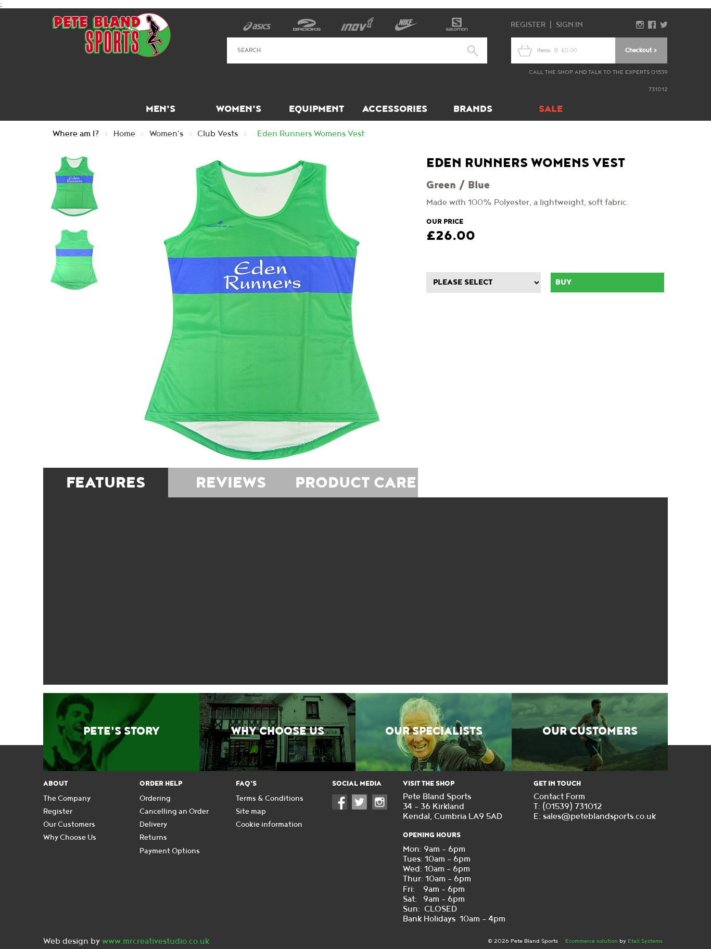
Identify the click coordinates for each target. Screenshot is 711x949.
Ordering (155, 798)
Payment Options (169, 851)
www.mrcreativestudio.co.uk (155, 941)
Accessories (394, 109)
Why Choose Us (277, 731)
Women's (238, 109)
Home (124, 134)
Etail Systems (645, 941)
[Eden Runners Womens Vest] (262, 312)
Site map (251, 811)
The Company (67, 798)
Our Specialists (434, 731)
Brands (472, 109)
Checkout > (641, 50)
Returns (153, 837)
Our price (444, 221)
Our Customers (590, 731)
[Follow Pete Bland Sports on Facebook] (342, 807)
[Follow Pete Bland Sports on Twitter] (362, 807)
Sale (551, 109)
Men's (160, 109)
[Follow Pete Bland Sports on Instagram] (382, 807)
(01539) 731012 (572, 807)
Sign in (569, 24)
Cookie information (269, 824)
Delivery (153, 824)
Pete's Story (121, 731)
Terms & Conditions (269, 798)
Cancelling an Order (174, 811)
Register (528, 24)
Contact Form (559, 797)
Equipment (316, 109)
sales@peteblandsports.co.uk (599, 817)
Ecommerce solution (591, 941)
